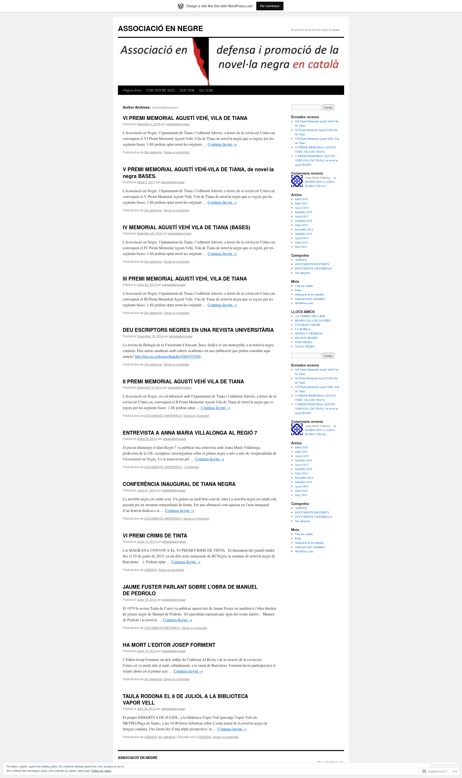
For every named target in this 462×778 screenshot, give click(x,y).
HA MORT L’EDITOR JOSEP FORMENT (169, 644)
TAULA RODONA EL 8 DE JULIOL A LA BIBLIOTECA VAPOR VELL (185, 699)
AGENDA (150, 570)
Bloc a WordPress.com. (330, 762)
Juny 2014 (301, 246)
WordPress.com (304, 303)
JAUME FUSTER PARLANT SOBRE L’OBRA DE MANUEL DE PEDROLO (190, 590)
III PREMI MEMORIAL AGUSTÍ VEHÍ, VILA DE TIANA (185, 278)
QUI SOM (206, 90)
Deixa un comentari (176, 152)
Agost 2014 (301, 238)
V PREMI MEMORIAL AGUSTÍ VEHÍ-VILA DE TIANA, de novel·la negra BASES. (198, 172)
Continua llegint (222, 144)
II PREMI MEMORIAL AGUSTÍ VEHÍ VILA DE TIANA (183, 381)
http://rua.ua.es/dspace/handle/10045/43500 (168, 356)
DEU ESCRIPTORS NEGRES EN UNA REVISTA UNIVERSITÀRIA (198, 329)
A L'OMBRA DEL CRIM (310, 316)
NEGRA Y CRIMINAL (309, 333)
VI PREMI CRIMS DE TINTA (155, 535)
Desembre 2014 (304, 229)
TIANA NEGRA (305, 346)
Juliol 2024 (301, 199)
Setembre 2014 (303, 233)
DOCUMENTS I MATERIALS (162, 415)
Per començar (270, 6)
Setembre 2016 (303, 220)
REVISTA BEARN (306, 338)
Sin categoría (153, 152)
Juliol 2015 (301, 225)
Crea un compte (304, 286)
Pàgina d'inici (132, 90)
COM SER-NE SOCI (160, 90)
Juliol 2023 (301, 203)
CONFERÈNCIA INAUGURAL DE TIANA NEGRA (179, 483)
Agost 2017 (301, 216)
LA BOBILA (302, 329)
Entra (298, 290)
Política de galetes (101, 770)
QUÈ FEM (187, 90)
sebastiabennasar (165, 107)
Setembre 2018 (303, 212)
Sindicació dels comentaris (310, 299)
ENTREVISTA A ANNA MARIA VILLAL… (320, 184)
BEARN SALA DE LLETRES (313, 320)
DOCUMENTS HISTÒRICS (162, 628)
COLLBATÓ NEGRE (307, 325)
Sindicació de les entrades (309, 294)
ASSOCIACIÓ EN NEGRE (160, 28)
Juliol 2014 (301, 242)
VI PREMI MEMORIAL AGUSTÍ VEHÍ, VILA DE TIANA (185, 117)
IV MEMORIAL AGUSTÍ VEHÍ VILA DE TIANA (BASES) (186, 227)
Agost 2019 (301, 207)
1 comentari (191, 467)
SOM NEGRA (303, 342)
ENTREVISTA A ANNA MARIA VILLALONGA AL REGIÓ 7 (190, 432)
